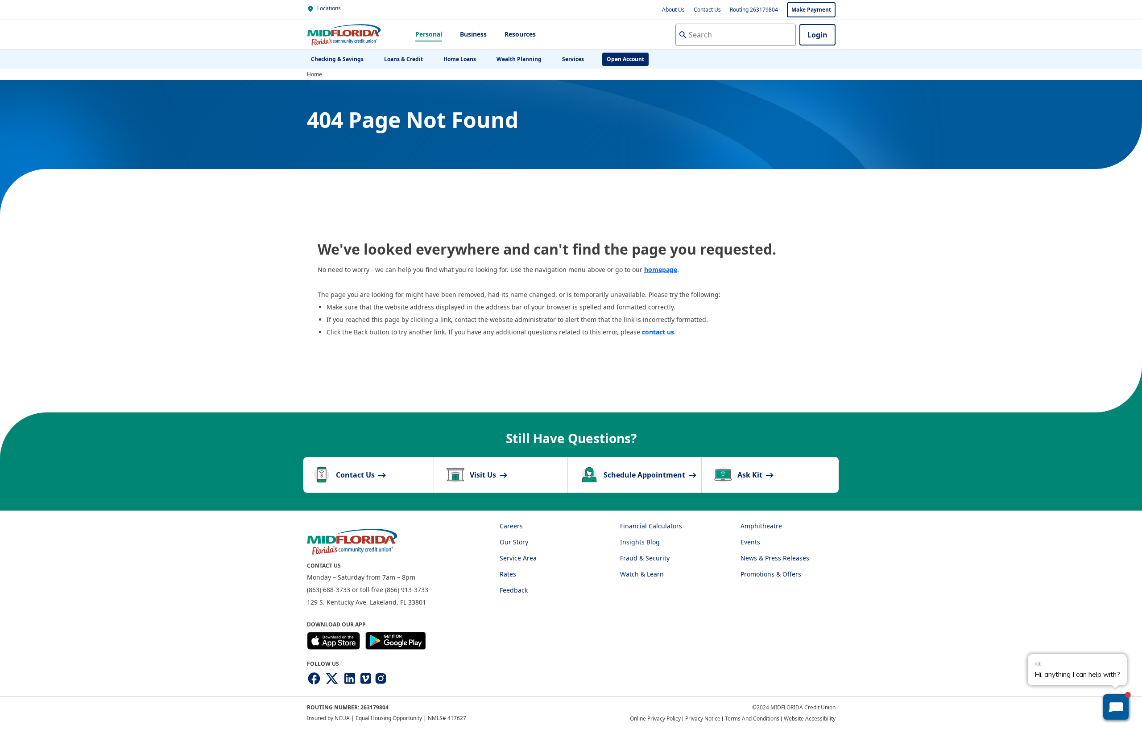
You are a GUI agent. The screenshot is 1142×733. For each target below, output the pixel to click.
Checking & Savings (337, 59)
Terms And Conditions (752, 718)
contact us (658, 332)
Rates (508, 574)
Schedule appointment (645, 474)
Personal (428, 34)
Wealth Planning (519, 59)
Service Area (518, 558)
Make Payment (811, 9)
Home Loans (459, 59)
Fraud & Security (645, 558)
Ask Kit (750, 474)
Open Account (625, 59)
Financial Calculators (651, 526)
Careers (511, 526)
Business (473, 34)
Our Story (514, 542)
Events (750, 542)
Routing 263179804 (754, 9)
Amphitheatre (761, 526)
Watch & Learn (642, 574)
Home (314, 74)
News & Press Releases (775, 558)
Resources (520, 34)
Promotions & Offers (771, 574)
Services (573, 59)
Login (817, 35)
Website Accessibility (810, 718)
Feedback (514, 590)
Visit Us (484, 474)
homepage (660, 269)
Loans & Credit (403, 59)
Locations (328, 8)
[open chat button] (1116, 707)
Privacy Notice (702, 718)
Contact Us (707, 9)
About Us (673, 9)
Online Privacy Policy (655, 718)
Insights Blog (640, 542)
